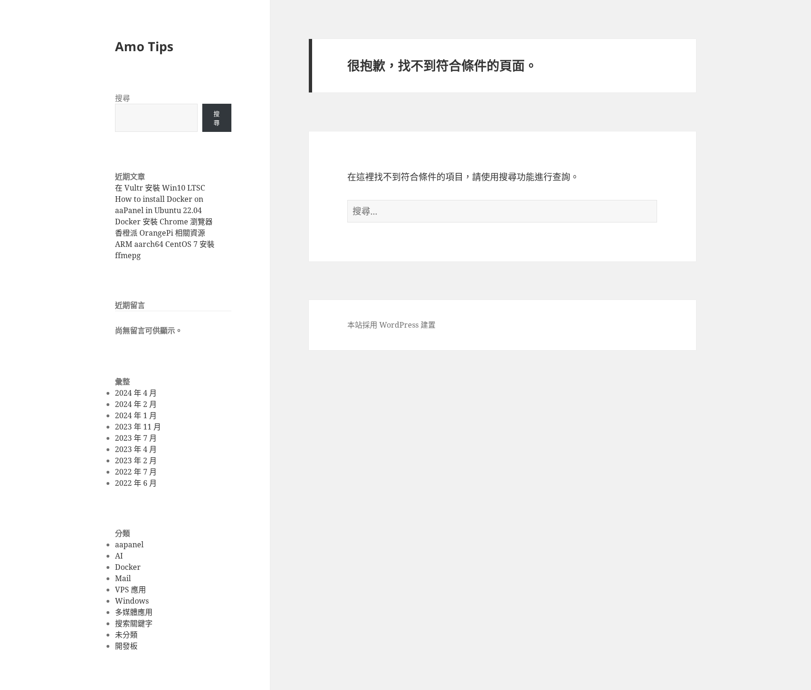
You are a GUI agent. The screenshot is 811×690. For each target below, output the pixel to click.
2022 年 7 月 (136, 472)
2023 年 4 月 (136, 449)
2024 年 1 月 (136, 415)
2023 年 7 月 (136, 438)
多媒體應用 (134, 612)
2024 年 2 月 (136, 404)
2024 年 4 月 (136, 393)
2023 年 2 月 (136, 460)
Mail (123, 578)
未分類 (126, 634)
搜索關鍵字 (134, 623)
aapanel (129, 544)
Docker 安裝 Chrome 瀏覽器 (164, 221)
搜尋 (122, 98)
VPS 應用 (130, 589)
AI (119, 556)
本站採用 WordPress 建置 (391, 325)
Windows (132, 601)
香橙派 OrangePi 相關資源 (160, 233)
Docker (128, 567)
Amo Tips (144, 46)
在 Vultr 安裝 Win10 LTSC (160, 188)
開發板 (126, 646)
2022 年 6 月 (136, 483)
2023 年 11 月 (138, 427)
